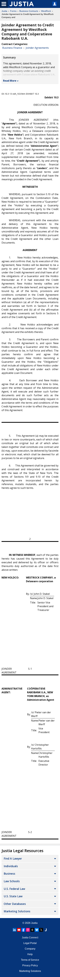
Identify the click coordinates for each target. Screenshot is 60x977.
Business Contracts (28, 11)
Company (30, 948)
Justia (4, 11)
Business (9, 873)
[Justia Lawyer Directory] (46, 930)
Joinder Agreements (37, 47)
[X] (41, 930)
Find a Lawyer (13, 858)
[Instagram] (28, 930)
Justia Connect (30, 937)
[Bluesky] (37, 930)
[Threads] (32, 930)
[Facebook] (23, 930)
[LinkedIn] (14, 930)
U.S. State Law (13, 896)
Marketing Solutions (17, 911)
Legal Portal (30, 943)
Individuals (11, 866)
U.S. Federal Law (14, 889)
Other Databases (15, 904)
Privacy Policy (30, 965)
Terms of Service (30, 960)
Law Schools (12, 881)
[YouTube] (19, 930)
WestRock (46, 11)
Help (30, 954)
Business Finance (12, 47)
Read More (9, 80)
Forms (13, 11)
